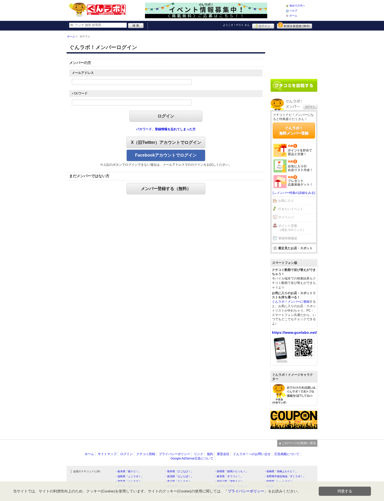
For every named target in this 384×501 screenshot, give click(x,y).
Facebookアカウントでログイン (166, 155)
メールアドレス (83, 73)
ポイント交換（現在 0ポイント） (292, 228)
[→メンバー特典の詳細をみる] (294, 193)
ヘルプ (293, 10)
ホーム (293, 15)
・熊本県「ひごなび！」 (179, 471)
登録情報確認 (287, 238)
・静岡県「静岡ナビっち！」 (231, 471)
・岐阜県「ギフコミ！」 (228, 476)
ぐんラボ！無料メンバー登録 (294, 130)
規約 (210, 454)
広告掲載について (286, 454)
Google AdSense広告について (192, 458)
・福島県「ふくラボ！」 (129, 476)
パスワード (80, 93)
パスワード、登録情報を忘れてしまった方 (166, 129)
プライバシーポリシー (174, 454)
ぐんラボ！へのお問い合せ (252, 454)
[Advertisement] (293, 52)
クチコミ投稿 (145, 454)
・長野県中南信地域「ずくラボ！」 (285, 476)
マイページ (286, 217)
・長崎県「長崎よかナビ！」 (281, 471)
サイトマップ (107, 454)
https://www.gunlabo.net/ (294, 332)
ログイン (263, 25)
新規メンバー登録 (294, 25)
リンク (198, 454)
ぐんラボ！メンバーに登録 (291, 301)
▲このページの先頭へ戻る (297, 443)
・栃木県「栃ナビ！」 (128, 471)
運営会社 (223, 454)
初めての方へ (297, 5)
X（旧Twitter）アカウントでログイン (166, 142)
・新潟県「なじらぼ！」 (179, 476)
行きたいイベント (290, 209)
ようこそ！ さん (236, 24)
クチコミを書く (293, 85)
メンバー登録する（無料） (166, 188)
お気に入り (286, 200)
